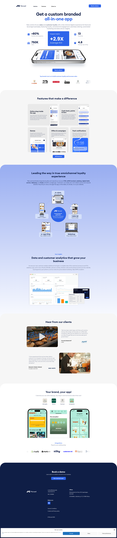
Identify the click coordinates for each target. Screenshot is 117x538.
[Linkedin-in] (49, 503)
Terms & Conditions (52, 508)
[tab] (44, 403)
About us (53, 6)
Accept (71, 533)
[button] (114, 530)
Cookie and (50, 511)
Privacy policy (56, 511)
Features (44, 6)
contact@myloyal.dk (52, 490)
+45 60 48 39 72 (51, 491)
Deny (89, 533)
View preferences (106, 533)
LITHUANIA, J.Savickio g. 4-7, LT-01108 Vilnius (79, 496)
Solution (35, 6)
